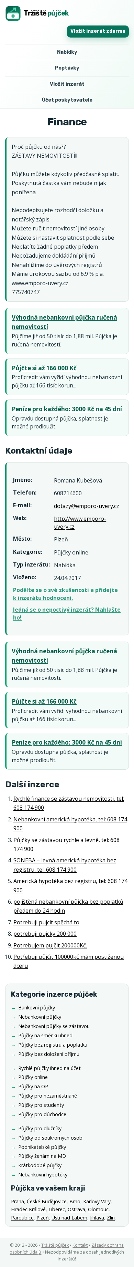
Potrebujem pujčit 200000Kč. (50, 945)
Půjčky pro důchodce (42, 1114)
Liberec (56, 1209)
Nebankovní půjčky (39, 1017)
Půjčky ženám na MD (42, 1156)
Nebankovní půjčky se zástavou (54, 1026)
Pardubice (22, 1217)
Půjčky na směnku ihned (45, 1035)
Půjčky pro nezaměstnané (47, 1095)
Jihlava (97, 1217)
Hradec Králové (28, 1209)
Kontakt (80, 1245)
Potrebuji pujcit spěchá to (46, 922)
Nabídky (67, 52)
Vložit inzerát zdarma (97, 31)
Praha (17, 1201)
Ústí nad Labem (69, 1217)
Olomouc (98, 1209)
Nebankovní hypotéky (42, 1174)
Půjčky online (33, 1077)
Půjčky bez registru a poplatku (52, 1044)
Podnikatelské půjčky (42, 1147)
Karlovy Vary (97, 1201)
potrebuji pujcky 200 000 (45, 933)
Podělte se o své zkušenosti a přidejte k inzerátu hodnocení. (65, 594)
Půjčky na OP (33, 1086)
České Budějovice (47, 1201)
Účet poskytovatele (67, 100)
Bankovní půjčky (36, 1007)
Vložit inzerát (67, 84)
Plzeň (42, 1217)
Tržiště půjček (55, 1245)
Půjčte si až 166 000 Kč (44, 368)
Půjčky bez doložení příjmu (48, 1054)
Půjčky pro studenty (41, 1105)
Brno (74, 1201)
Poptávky (67, 68)
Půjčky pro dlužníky (40, 1128)
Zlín (111, 1217)
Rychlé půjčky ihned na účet (49, 1068)
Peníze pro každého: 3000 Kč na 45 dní (67, 409)
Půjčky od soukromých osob (50, 1137)
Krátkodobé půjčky (40, 1165)
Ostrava (76, 1209)
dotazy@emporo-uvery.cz (86, 506)
